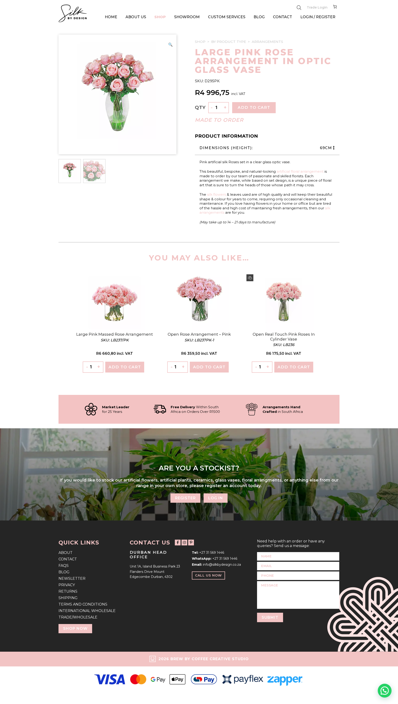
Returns (68, 591)
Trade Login (317, 7)
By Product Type (228, 41)
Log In (215, 498)
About (66, 552)
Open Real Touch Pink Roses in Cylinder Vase (284, 336)
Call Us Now (208, 575)
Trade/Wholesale (78, 617)
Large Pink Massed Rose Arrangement (114, 334)
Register (185, 498)
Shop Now (75, 628)
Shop (160, 17)
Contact (282, 17)
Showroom (187, 17)
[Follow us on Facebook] (178, 542)
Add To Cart (124, 367)
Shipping (68, 598)
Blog (259, 17)
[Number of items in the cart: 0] (334, 7)
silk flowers (216, 194)
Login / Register (317, 17)
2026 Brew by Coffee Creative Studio (203, 659)
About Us (136, 17)
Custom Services (226, 17)
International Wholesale (87, 611)
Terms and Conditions (83, 604)
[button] (170, 44)
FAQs (64, 565)
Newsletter (72, 578)
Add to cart (254, 107)
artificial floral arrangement (300, 171)
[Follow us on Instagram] (184, 542)
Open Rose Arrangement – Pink (199, 334)
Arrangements (267, 41)
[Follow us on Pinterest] (191, 542)
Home (111, 17)
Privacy (67, 585)
